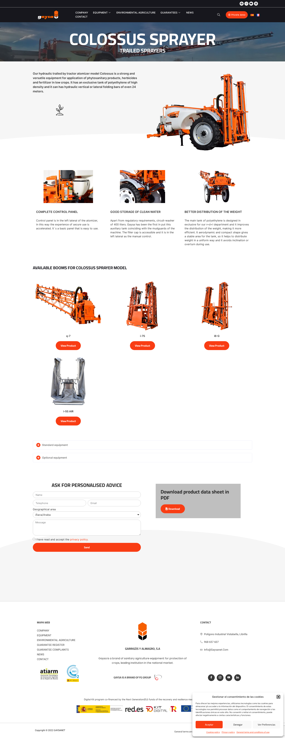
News (190, 12)
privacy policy (79, 539)
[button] (278, 696)
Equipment (100, 12)
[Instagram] (246, 4)
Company (81, 12)
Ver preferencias (266, 724)
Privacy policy (228, 732)
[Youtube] (251, 4)
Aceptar (209, 724)
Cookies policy (213, 732)
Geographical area (44, 509)
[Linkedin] (256, 4)
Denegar (237, 724)
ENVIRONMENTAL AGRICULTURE (136, 12)
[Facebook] (242, 4)
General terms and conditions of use (253, 732)
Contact (81, 16)
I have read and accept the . (62, 539)
